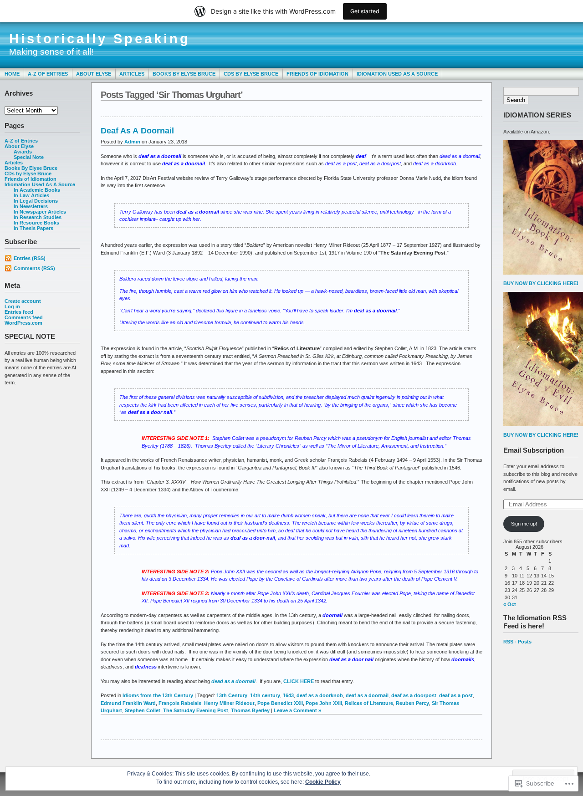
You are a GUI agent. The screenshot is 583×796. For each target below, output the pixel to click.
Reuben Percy (412, 703)
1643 (288, 695)
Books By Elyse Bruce (184, 74)
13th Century (231, 695)
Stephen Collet (142, 710)
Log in (12, 306)
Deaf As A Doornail (137, 130)
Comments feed (24, 317)
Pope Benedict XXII (280, 703)
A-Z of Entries (48, 74)
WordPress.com (23, 323)
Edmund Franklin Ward (128, 703)
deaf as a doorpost (413, 695)
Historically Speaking (99, 38)
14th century (265, 695)
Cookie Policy (323, 782)
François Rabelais (180, 703)
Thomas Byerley (250, 710)
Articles (131, 74)
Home (12, 74)
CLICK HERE (298, 681)
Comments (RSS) (34, 268)
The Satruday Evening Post (195, 710)
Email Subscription (533, 450)
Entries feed (19, 312)
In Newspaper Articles (40, 211)
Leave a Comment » (297, 710)
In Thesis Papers (33, 228)
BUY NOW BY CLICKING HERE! (540, 283)
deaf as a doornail (367, 695)
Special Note (29, 157)
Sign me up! (524, 523)
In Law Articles (31, 195)
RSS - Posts (517, 641)
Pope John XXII (324, 703)
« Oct (509, 604)
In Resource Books (36, 222)
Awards (23, 151)
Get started (364, 11)
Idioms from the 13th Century (158, 695)
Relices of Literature (369, 703)
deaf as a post (456, 695)
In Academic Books (37, 190)
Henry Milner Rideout (229, 703)
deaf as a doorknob (320, 695)
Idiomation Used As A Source (397, 74)
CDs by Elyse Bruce (251, 74)
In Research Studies (37, 217)
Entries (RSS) (30, 258)
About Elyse (93, 74)
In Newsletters (31, 206)
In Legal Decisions (36, 201)
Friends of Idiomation (317, 74)
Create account (23, 301)
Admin (132, 141)
